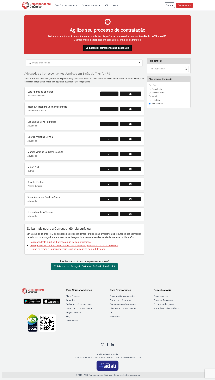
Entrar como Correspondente (79, 308)
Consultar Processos (163, 300)
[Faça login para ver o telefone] (109, 94)
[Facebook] (107, 344)
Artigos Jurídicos (73, 312)
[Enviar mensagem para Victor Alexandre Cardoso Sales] (130, 199)
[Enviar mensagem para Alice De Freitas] (130, 184)
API (106, 5)
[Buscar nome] (186, 69)
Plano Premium (73, 296)
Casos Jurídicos (161, 296)
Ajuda (115, 5)
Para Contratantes (90, 5)
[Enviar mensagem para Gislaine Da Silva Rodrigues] (130, 124)
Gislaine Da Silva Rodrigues (41, 121)
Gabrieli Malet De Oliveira (40, 137)
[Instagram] (102, 344)
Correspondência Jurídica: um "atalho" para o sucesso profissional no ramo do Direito (74, 245)
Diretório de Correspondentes (123, 308)
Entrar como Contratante (121, 300)
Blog (68, 316)
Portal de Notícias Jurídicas (166, 308)
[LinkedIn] (112, 344)
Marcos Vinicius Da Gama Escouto (45, 152)
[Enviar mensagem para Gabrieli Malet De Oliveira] (130, 139)
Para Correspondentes (66, 5)
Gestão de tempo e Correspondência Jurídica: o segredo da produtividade (67, 249)
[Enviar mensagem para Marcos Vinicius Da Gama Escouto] (130, 154)
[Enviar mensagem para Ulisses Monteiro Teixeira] (130, 214)
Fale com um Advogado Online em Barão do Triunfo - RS (85, 266)
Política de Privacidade (107, 354)
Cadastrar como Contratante (123, 304)
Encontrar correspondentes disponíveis (109, 47)
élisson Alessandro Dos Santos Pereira (47, 106)
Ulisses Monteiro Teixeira (40, 212)
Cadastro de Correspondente (79, 304)
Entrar (169, 5)
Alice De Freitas (35, 182)
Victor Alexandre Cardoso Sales (43, 197)
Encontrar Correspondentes (122, 296)
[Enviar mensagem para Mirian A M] (130, 169)
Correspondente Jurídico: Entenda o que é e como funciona (60, 242)
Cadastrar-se (184, 5)
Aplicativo (70, 300)
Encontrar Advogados (164, 304)
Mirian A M (33, 167)
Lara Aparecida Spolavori (40, 91)
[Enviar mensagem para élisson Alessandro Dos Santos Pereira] (130, 109)
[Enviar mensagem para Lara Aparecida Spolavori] (130, 94)
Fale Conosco (72, 320)
